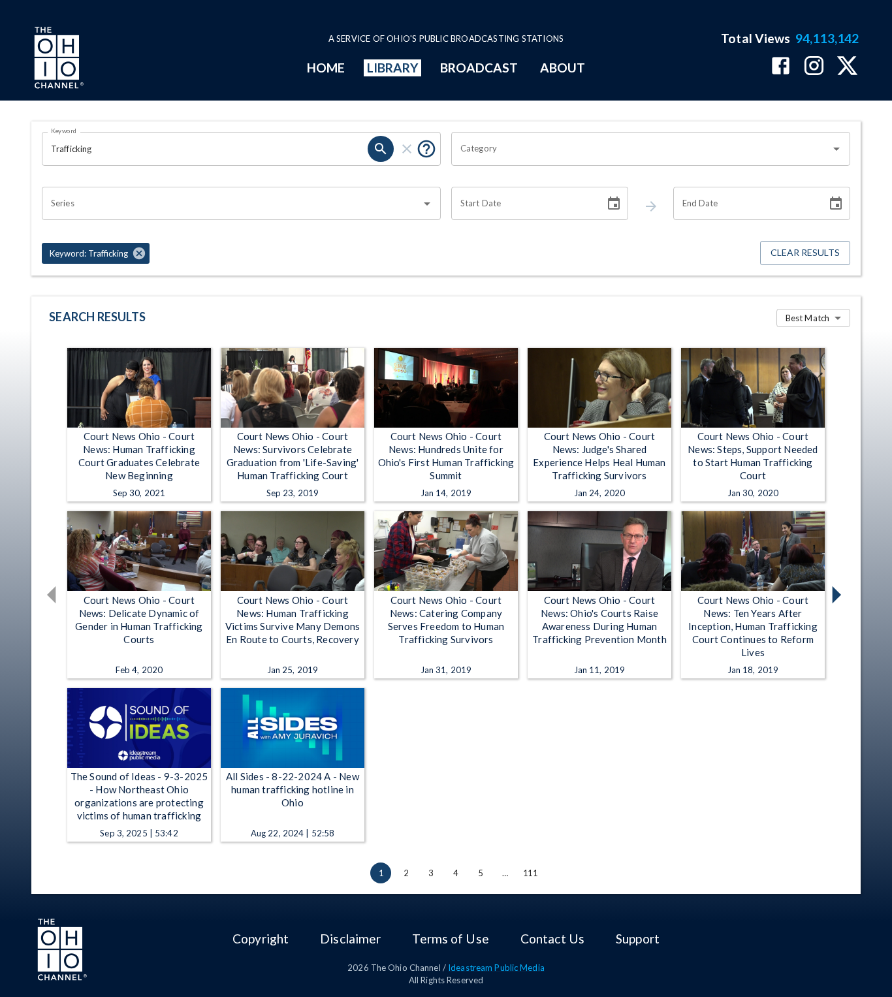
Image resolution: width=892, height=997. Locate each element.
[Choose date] (614, 204)
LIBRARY (393, 67)
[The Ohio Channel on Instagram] (814, 67)
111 (530, 873)
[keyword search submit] (381, 149)
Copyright (260, 938)
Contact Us (552, 938)
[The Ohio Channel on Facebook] (780, 67)
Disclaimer (350, 938)
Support (638, 938)
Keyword (64, 131)
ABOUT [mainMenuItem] (562, 67)
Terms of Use (450, 938)
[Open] (836, 149)
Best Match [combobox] (807, 318)
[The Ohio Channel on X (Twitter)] (847, 67)
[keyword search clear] (407, 149)
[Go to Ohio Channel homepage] (57, 59)
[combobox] (641, 149)
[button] (96, 253)
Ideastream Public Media (496, 967)
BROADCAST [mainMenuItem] (479, 67)
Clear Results (805, 252)
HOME (326, 67)
